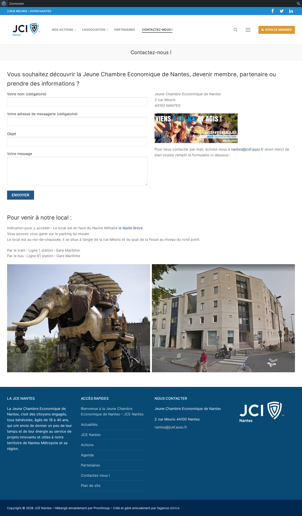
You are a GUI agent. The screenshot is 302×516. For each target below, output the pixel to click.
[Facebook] (272, 11)
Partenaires (90, 465)
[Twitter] (282, 11)
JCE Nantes (91, 434)
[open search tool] (235, 30)
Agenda (87, 455)
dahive (175, 508)
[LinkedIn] (291, 11)
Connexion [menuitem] (16, 3)
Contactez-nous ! (95, 475)
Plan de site (90, 485)
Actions (87, 445)
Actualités (89, 424)
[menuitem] (4, 3)
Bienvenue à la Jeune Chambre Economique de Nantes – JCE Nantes (112, 411)
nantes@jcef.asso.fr (247, 149)
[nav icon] (248, 29)
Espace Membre (278, 29)
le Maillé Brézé (131, 228)
